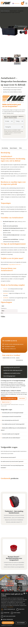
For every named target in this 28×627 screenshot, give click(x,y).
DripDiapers (5, 293)
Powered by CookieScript (6, 625)
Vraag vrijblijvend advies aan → (15, 264)
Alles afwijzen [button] (21, 622)
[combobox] (24, 593)
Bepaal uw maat (6, 402)
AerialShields (5, 297)
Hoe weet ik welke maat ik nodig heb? (10, 434)
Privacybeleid (10, 607)
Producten (6, 11)
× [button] (26, 593)
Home (2, 11)
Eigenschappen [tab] (13, 148)
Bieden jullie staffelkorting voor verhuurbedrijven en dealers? (13, 429)
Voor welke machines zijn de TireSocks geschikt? (13, 424)
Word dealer (22, 398)
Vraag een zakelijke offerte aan (9, 398)
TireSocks (5, 289)
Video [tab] (20, 148)
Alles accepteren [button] (7, 622)
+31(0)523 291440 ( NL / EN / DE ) (8, 357)
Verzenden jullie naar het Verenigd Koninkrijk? (12, 412)
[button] (16, 3)
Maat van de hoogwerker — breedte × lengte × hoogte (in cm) (14, 117)
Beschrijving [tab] (5, 148)
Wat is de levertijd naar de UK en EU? (10, 420)
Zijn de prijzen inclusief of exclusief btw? (11, 416)
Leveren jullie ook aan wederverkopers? (11, 437)
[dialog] (14, 609)
